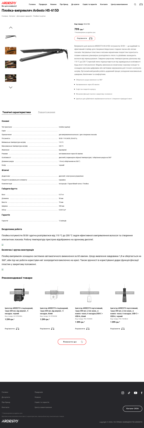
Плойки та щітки (39, 16)
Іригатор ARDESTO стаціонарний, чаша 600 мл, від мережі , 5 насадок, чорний (19, 311)
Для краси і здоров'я (24, 16)
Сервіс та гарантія (90, 4)
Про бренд (64, 4)
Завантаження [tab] (46, 112)
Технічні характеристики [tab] (16, 112)
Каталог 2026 (132, 409)
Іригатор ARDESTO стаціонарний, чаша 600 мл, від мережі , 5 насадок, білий (54, 311)
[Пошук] (135, 4)
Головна (32, 4)
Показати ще (70, 342)
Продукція (43, 4)
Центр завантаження (119, 4)
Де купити (75, 4)
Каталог (12, 16)
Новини (53, 4)
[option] (44, 55)
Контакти (104, 4)
